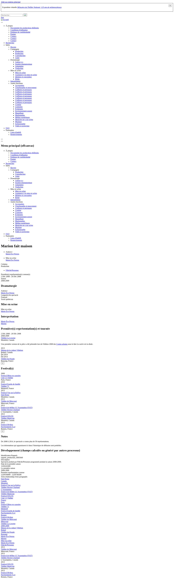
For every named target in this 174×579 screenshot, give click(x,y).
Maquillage (19, 113)
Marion (3, 324)
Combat (18, 105)
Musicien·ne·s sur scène (24, 120)
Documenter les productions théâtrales (24, 28)
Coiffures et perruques (23, 90)
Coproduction (20, 56)
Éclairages (19, 109)
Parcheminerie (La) (8, 427)
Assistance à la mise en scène (26, 75)
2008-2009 (5, 526)
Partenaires (10, 130)
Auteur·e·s (19, 62)
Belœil (3, 530)
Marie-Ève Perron (12, 254)
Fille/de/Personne (12, 270)
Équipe (13, 34)
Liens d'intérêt (15, 132)
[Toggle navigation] (2, 139)
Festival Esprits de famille (10, 384)
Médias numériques (22, 117)
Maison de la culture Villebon (12, 350)
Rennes (4, 515)
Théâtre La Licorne (8, 338)
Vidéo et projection (22, 126)
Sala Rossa (5, 395)
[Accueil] (5, 20)
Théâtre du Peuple (8, 359)
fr (1, 17)
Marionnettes (20, 115)
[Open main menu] (2, 22)
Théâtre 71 (5, 386)
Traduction (19, 68)
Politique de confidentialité (20, 32)
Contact (13, 36)
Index (8, 45)
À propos (9, 26)
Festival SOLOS (7, 416)
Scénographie (20, 124)
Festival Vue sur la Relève (10, 393)
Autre (17, 58)
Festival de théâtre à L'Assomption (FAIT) (17, 408)
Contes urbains (61, 344)
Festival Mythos (7, 425)
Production (19, 51)
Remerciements (16, 134)
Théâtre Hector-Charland (10, 410)
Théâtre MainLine (7, 418)
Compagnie (14, 49)
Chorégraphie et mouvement (25, 88)
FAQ (7, 128)
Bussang (4, 534)
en (3, 17)
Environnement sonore (23, 111)
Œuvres (13, 47)
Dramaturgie (15, 60)
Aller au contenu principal (10, 2)
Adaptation (19, 66)
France (3, 500)
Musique (18, 122)
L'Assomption (6, 490)
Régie (17, 79)
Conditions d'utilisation (19, 30)
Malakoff (4, 509)
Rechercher (10, 43)
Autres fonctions (16, 83)
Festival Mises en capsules (11, 376)
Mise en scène (15, 71)
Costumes (18, 107)
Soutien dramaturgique (23, 64)
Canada (4, 481)
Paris (3, 502)
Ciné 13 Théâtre (7, 378)
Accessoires (19, 85)
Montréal (4, 483)
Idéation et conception (23, 77)
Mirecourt (4, 521)
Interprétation (15, 81)
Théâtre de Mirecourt (9, 401)
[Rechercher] (25, 15)
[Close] (2, 141)
